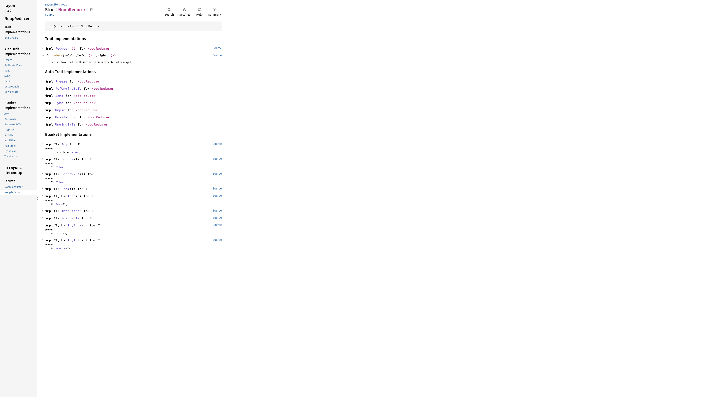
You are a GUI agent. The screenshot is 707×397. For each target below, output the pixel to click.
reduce (57, 55)
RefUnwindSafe (68, 88)
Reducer (62, 48)
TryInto (74, 240)
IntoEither (71, 211)
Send (59, 96)
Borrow (67, 159)
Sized (75, 152)
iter (56, 4)
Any (64, 144)
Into (71, 196)
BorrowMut (70, 174)
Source (49, 14)
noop (63, 4)
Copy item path (91, 9)
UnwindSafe (65, 124)
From (65, 189)
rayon (49, 4)
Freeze (61, 81)
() (73, 48)
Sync (59, 103)
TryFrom (74, 225)
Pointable (70, 218)
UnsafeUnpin (66, 117)
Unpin (60, 110)
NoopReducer (99, 48)
